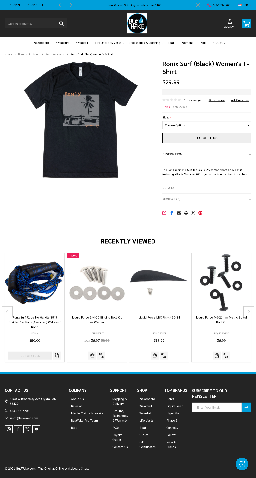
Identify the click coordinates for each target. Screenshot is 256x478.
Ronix (166, 106)
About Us (77, 399)
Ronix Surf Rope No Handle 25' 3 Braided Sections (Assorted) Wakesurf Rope (35, 322)
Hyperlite (172, 413)
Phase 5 (172, 420)
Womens (187, 42)
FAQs (115, 427)
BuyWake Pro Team (84, 420)
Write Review (217, 99)
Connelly (172, 427)
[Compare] (57, 356)
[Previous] (61, 5)
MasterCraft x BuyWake (87, 413)
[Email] (179, 213)
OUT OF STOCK (207, 138)
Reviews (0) (171, 199)
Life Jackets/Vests (108, 42)
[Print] (186, 213)
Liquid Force (97, 333)
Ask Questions (240, 99)
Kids (203, 42)
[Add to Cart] (92, 356)
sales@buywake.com (24, 418)
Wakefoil (82, 42)
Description (172, 154)
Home (8, 54)
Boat (170, 42)
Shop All (16, 5)
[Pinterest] (200, 213)
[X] (193, 213)
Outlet (218, 42)
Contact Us (120, 447)
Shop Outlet (36, 5)
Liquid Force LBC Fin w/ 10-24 (159, 317)
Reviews (76, 406)
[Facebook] (172, 213)
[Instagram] (9, 429)
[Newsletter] (246, 407)
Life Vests (146, 420)
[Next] (70, 5)
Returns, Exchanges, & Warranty (120, 415)
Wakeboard (41, 42)
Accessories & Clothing (144, 42)
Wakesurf (62, 42)
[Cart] (246, 23)
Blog (74, 427)
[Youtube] (36, 429)
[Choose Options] (155, 356)
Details (168, 187)
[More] (49, 42)
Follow (171, 435)
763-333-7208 (20, 411)
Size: (167, 117)
